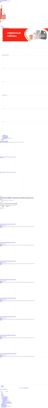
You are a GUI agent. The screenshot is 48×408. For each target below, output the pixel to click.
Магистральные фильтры (5, 135)
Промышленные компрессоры (6, 27)
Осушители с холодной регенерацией (7, 402)
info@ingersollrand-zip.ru (4, 0)
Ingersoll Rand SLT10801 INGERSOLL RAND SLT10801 (8, 279)
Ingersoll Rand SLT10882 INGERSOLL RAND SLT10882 (8, 316)
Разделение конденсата (5, 137)
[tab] (24, 201)
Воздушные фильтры (5, 399)
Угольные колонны (5, 138)
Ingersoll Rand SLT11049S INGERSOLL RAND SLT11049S (8, 353)
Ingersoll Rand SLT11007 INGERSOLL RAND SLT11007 (8, 335)
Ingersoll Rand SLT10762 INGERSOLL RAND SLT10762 (8, 242)
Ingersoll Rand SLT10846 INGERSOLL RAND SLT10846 (8, 298)
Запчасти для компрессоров (3, 225)
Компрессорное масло (5, 136)
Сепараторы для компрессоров (6, 400)
